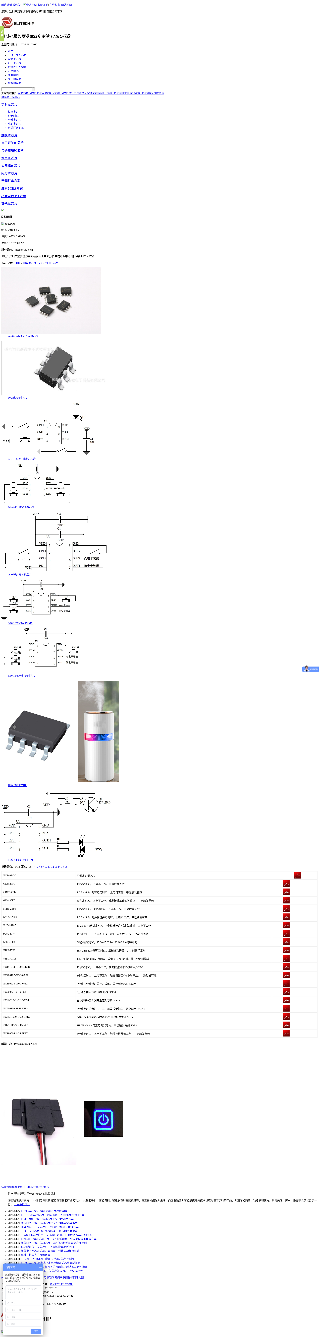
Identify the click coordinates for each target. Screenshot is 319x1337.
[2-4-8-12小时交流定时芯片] (51, 333)
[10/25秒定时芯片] (55, 394)
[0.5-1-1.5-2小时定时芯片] (48, 455)
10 (46, 866)
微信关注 (17, 4)
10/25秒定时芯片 (17, 397)
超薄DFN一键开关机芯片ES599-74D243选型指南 (49, 1223)
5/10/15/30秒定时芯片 (20, 623)
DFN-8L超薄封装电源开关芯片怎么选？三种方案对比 (52, 1270)
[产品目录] (2, 210)
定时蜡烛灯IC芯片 (71, 93)
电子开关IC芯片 (12, 143)
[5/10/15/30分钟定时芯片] (43, 672)
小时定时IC (14, 123)
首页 (10, 51)
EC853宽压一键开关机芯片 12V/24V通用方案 (47, 1219)
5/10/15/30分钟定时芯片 (21, 675)
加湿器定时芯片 (17, 785)
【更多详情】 (22, 1204)
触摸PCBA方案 (17, 67)
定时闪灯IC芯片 (51, 93)
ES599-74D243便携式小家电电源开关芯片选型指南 (50, 1263)
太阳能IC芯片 (11, 165)
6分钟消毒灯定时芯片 (20, 860)
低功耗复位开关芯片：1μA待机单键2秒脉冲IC (48, 1247)
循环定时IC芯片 (91, 93)
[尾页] (69, 866)
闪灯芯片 (113, 93)
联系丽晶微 (14, 83)
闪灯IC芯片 (125, 93)
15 (62, 866)
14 (59, 866)
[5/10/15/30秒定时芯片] (39, 620)
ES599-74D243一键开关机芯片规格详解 (44, 1211)
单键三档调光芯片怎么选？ (37, 1255)
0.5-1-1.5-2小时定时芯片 (22, 458)
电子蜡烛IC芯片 (12, 150)
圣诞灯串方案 (10, 181)
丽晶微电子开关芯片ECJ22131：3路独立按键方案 (50, 1227)
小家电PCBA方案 (13, 196)
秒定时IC (13, 115)
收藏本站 (43, 4)
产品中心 (13, 71)
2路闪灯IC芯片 (155, 93)
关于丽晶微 (14, 79)
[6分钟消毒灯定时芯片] (56, 856)
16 (65, 866)
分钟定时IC (14, 119)
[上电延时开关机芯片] (54, 571)
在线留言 (54, 4)
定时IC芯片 (14, 59)
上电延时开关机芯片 (20, 574)
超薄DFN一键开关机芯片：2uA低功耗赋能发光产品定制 (54, 1243)
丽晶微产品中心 (10, 97)
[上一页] (33, 866)
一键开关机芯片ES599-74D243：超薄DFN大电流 (49, 1231)
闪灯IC (104, 93)
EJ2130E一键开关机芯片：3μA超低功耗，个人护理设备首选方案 (59, 1239)
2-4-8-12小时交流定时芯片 (23, 336)
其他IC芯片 (9, 203)
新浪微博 (6, 4)
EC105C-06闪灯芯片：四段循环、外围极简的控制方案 (52, 1215)
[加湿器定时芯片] (63, 782)
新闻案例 (13, 75)
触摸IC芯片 (9, 135)
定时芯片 (23, 93)
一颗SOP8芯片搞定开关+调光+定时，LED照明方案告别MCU (56, 1235)
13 (55, 866)
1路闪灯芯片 (139, 93)
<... (36, 866)
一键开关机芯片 (17, 55)
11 (49, 866)
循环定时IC (14, 111)
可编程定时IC (16, 127)
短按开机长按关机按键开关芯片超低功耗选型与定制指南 (54, 1266)
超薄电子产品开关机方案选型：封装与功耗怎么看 (50, 1251)
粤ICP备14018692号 (61, 1284)
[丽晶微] (17, 28)
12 (52, 866)
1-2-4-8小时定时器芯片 (21, 507)
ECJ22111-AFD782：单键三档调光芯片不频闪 (47, 1259)
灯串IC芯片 (14, 63)
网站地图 (66, 4)
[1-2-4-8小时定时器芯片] (37, 504)
